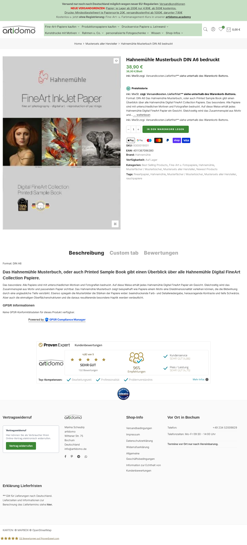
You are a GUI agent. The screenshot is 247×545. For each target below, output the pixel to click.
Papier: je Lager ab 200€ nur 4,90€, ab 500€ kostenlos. (141, 8)
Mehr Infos (199, 379)
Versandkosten (155, 75)
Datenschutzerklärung (139, 440)
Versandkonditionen (172, 4)
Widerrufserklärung (137, 447)
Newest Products (207, 169)
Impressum (133, 434)
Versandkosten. (157, 94)
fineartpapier (141, 174)
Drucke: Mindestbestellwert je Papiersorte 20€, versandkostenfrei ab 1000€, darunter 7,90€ (123, 12)
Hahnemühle (143, 154)
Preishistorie (140, 88)
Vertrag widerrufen (21, 445)
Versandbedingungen (139, 428)
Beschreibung (86, 253)
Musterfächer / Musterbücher (144, 169)
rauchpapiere (134, 178)
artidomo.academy (178, 17)
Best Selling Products (155, 165)
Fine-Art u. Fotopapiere (183, 165)
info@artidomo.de (75, 449)
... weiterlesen (141, 115)
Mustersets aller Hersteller (101, 43)
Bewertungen (161, 253)
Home (78, 43)
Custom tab (124, 253)
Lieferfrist (170, 75)
